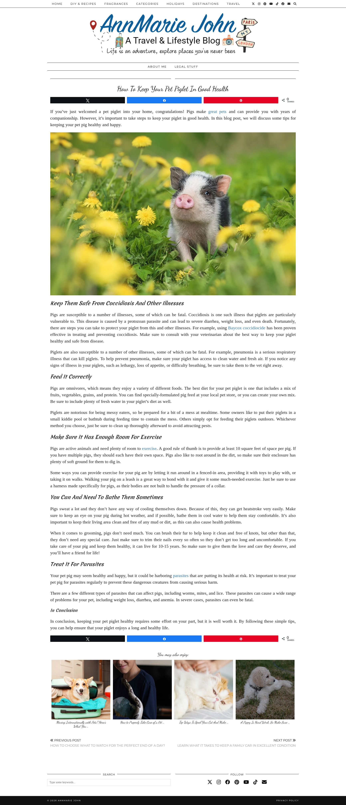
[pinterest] (236, 782)
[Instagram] (259, 4)
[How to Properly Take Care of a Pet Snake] (142, 689)
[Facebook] (283, 4)
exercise (149, 448)
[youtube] (246, 782)
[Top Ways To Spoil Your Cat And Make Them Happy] (203, 689)
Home (57, 4)
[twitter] (209, 782)
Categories (147, 4)
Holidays (176, 4)
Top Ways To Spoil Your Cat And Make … (203, 722)
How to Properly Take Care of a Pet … (142, 722)
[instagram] (219, 782)
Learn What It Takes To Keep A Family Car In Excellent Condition (236, 742)
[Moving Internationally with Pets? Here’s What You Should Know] (80, 689)
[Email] (289, 4)
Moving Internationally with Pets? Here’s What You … (81, 724)
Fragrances (116, 4)
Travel (233, 4)
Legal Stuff (186, 66)
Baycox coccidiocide (246, 327)
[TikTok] (277, 4)
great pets (217, 111)
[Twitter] (253, 4)
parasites (181, 575)
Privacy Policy (287, 800)
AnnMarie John (69, 800)
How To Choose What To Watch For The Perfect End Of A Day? (107, 742)
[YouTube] (271, 4)
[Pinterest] (265, 4)
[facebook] (227, 782)
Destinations (206, 4)
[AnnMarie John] (173, 30)
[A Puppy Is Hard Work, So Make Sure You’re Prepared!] (265, 689)
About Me (157, 66)
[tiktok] (255, 782)
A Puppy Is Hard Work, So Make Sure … (265, 722)
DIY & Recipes (83, 4)
